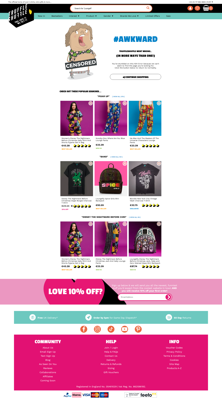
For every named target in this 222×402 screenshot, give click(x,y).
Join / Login (111, 348)
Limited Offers (152, 16)
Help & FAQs (111, 352)
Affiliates (48, 376)
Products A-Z (174, 368)
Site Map (174, 364)
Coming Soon (47, 380)
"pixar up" (111, 96)
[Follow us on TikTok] (111, 329)
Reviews (47, 368)
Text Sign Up (48, 356)
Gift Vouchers (111, 372)
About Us (48, 348)
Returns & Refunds (111, 364)
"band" (111, 156)
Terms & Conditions (174, 356)
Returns (182, 317)
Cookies (174, 360)
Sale (168, 16)
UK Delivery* (48, 317)
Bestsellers (57, 16)
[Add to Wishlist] (90, 103)
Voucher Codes (174, 348)
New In (41, 16)
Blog (47, 360)
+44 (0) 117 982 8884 (197, 2)
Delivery (111, 360)
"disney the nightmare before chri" (111, 217)
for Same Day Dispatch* (115, 317)
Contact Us (111, 356)
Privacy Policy (174, 352)
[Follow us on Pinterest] (138, 329)
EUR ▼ (210, 2)
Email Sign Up (48, 352)
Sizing (111, 368)
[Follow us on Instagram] (97, 329)
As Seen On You (48, 364)
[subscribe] (168, 297)
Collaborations (48, 372)
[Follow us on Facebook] (83, 329)
